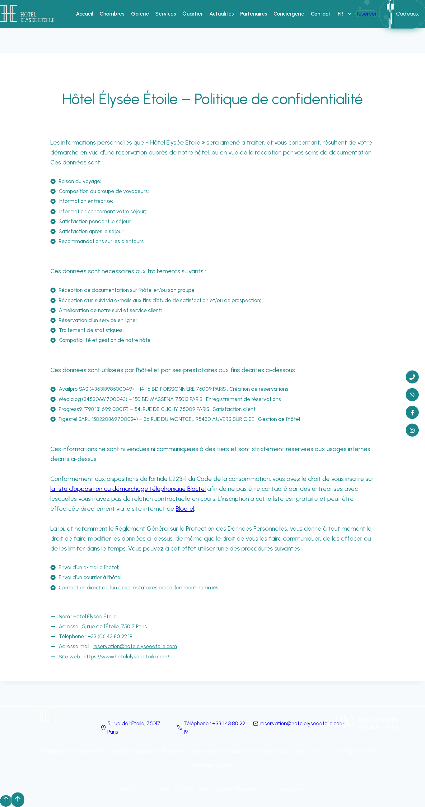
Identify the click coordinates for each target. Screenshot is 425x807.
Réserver (366, 14)
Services (165, 14)
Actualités (221, 14)
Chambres (112, 14)
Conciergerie (288, 14)
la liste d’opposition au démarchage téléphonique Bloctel (128, 488)
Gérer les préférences (144, 789)
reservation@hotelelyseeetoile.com (135, 646)
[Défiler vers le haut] (6, 800)
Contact (320, 14)
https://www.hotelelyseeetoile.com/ (126, 656)
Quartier (192, 14)
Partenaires (253, 14)
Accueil (84, 14)
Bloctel (185, 508)
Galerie (140, 14)
